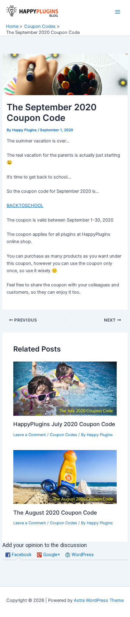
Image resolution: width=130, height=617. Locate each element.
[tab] (18, 554)
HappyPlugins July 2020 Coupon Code (64, 424)
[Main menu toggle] (117, 11)
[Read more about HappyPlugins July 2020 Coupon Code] (64, 388)
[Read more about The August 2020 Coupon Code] (64, 476)
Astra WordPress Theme (99, 600)
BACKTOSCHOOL (25, 205)
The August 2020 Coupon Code (55, 512)
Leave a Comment (29, 434)
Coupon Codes (63, 434)
